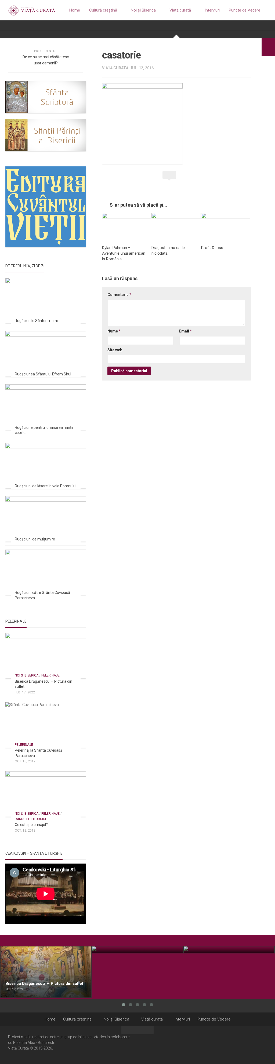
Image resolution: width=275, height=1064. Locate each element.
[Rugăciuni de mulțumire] (45, 519)
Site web (114, 350)
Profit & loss (212, 247)
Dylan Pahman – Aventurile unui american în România (123, 253)
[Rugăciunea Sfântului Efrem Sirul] (45, 353)
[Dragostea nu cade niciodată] (176, 227)
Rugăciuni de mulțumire (35, 539)
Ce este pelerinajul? (31, 824)
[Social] (256, 1044)
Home (74, 10)
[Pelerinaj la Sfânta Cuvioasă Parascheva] (45, 725)
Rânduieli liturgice (31, 819)
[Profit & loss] (225, 227)
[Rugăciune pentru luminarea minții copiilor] (45, 407)
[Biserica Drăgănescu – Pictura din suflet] (45, 655)
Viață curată (180, 10)
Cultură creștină (103, 10)
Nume (114, 331)
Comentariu (119, 294)
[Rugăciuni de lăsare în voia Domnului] (45, 465)
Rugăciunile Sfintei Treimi (36, 321)
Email (185, 331)
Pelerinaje (50, 675)
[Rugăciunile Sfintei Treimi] (45, 300)
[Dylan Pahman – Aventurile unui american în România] (126, 227)
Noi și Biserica (143, 10)
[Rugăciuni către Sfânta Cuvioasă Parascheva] (45, 572)
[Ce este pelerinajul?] (45, 794)
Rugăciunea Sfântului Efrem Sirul (43, 374)
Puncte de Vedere (244, 10)
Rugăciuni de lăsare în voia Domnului (45, 486)
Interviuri (212, 10)
